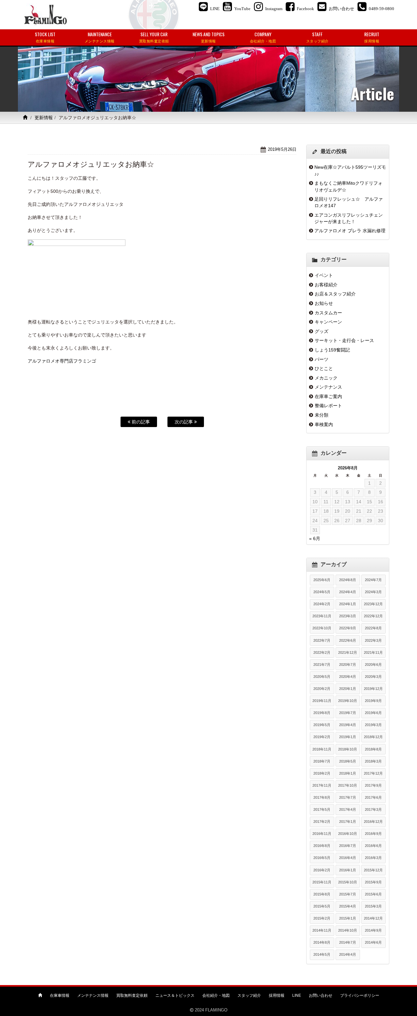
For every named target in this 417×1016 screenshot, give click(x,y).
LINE (296, 995)
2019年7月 (347, 713)
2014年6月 (373, 942)
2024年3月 (373, 592)
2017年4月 (347, 809)
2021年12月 (347, 652)
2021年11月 (373, 652)
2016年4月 (347, 858)
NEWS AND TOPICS (208, 37)
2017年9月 (373, 785)
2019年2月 (321, 737)
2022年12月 (373, 616)
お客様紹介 (326, 284)
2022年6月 (347, 640)
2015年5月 (321, 906)
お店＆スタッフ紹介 (335, 293)
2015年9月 (373, 882)
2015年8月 (321, 894)
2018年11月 (321, 749)
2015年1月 (347, 918)
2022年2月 (321, 652)
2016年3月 (373, 858)
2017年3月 (373, 809)
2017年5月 (321, 809)
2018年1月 (347, 773)
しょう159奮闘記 (332, 349)
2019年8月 (321, 713)
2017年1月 (347, 821)
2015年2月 (321, 918)
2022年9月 (347, 628)
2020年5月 (321, 677)
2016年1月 (347, 870)
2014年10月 (347, 930)
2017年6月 (373, 797)
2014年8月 (321, 942)
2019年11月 (321, 701)
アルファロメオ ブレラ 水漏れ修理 (349, 230)
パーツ (321, 359)
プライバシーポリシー (359, 995)
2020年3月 (373, 677)
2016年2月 (321, 870)
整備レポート (328, 405)
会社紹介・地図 (216, 995)
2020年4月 (347, 677)
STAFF (317, 37)
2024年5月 (321, 592)
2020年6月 (373, 664)
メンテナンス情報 (92, 995)
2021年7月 (321, 664)
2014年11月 (321, 930)
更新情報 (44, 117)
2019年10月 (347, 701)
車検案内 (324, 424)
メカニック (326, 377)
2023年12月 (373, 604)
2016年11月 (321, 834)
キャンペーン (328, 321)
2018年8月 (373, 749)
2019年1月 (347, 737)
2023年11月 (321, 616)
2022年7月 (321, 640)
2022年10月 (321, 628)
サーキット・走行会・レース (344, 340)
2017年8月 (321, 797)
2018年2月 (321, 773)
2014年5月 (321, 954)
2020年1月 (347, 689)
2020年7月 (347, 664)
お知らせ (324, 303)
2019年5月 (321, 725)
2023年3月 (347, 616)
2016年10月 (347, 834)
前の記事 (140, 421)
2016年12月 (373, 821)
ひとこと (324, 368)
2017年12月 (373, 773)
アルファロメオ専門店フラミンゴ (62, 361)
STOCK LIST (45, 37)
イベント (324, 275)
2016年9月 (373, 834)
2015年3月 (373, 906)
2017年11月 (321, 785)
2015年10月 (347, 882)
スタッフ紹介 (249, 995)
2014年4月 (347, 954)
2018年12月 (373, 737)
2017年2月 (321, 821)
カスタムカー (328, 312)
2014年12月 (373, 918)
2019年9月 (373, 701)
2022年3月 (373, 640)
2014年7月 (347, 942)
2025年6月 (321, 580)
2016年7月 (347, 846)
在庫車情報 (59, 995)
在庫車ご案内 (328, 396)
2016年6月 (373, 846)
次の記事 (184, 421)
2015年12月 (373, 870)
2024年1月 (347, 604)
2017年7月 (347, 797)
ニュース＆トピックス (174, 995)
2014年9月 (373, 930)
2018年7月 (321, 761)
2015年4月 (347, 906)
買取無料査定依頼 (132, 995)
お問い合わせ (320, 995)
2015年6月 (373, 894)
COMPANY (263, 37)
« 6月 (314, 538)
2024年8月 (347, 580)
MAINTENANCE (100, 37)
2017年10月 (347, 785)
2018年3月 (373, 761)
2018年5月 (347, 761)
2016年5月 (321, 858)
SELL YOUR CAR (154, 37)
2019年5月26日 (282, 149)
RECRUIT (371, 37)
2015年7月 (347, 894)
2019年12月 (373, 689)
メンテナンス (328, 387)
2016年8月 (321, 846)
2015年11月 (321, 882)
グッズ (321, 331)
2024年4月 (347, 592)
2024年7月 (373, 580)
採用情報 (276, 995)
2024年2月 (321, 604)
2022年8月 (373, 628)
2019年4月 (347, 725)
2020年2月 (321, 689)
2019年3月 (373, 725)
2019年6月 (373, 713)
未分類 (321, 415)
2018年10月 (347, 749)
